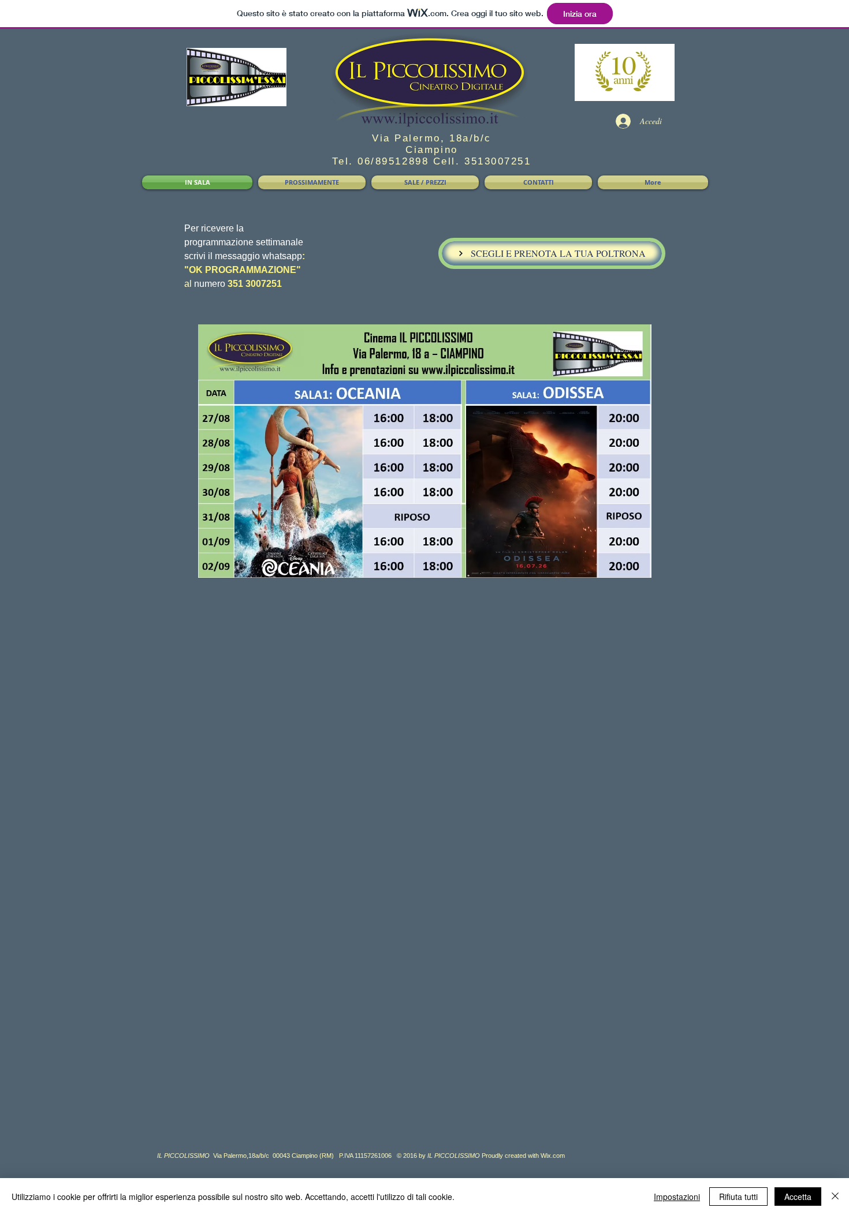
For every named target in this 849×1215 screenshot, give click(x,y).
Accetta (797, 1196)
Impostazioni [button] (677, 1196)
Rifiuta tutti (738, 1196)
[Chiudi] (835, 1196)
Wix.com (553, 1155)
